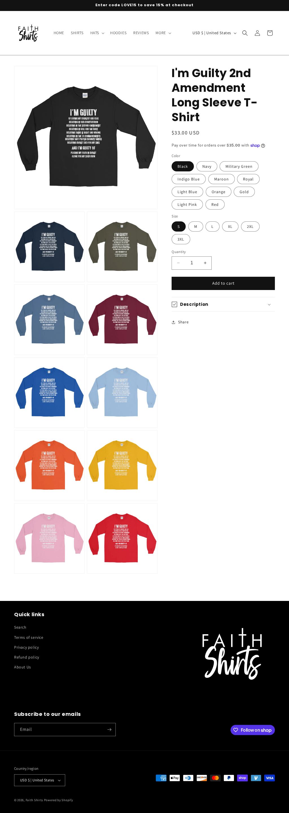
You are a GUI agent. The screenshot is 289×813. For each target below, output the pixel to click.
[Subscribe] (109, 729)
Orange (218, 191)
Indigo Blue (189, 179)
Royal (248, 179)
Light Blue (187, 191)
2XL (250, 226)
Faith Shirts (34, 800)
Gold (244, 191)
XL (230, 226)
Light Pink (187, 204)
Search (20, 627)
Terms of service (28, 637)
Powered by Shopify (58, 800)
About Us (22, 667)
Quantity (179, 251)
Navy (206, 166)
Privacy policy (26, 647)
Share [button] (183, 321)
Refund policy (26, 657)
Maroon (221, 179)
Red (215, 204)
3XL (181, 239)
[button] (97, 33)
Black (183, 166)
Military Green (239, 166)
